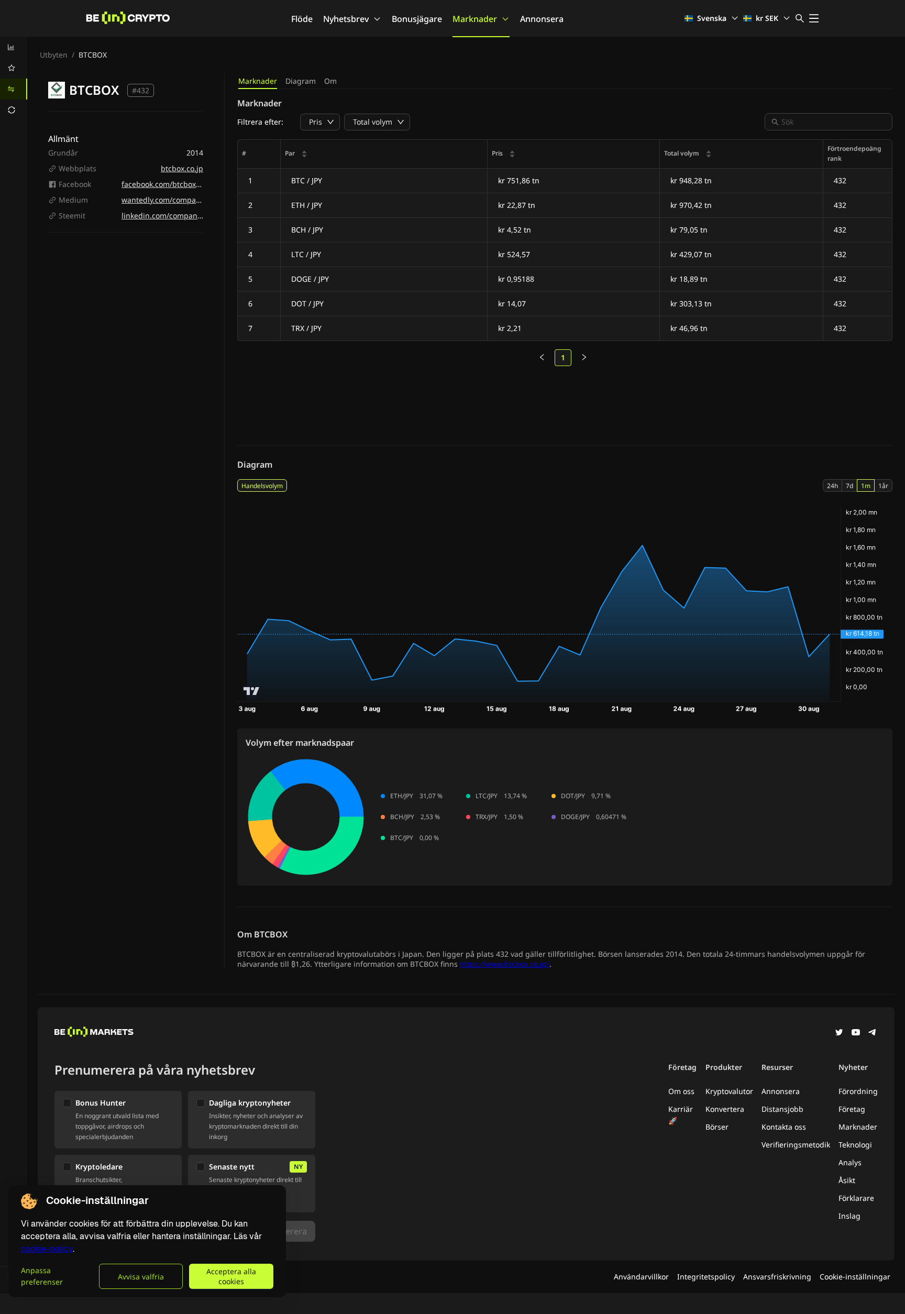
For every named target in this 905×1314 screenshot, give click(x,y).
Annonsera (542, 19)
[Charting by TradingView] (251, 691)
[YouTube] (856, 1033)
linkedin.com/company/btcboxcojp (182, 215)
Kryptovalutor (729, 1091)
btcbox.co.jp (182, 168)
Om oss (681, 1091)
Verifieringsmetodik (795, 1145)
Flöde (302, 19)
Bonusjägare (417, 19)
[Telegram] (872, 1033)
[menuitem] (13, 47)
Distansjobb (782, 1109)
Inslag (849, 1216)
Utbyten (54, 55)
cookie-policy (47, 1248)
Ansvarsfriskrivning (777, 1277)
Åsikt (846, 1180)
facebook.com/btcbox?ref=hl (171, 184)
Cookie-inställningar (855, 1277)
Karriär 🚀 (680, 1114)
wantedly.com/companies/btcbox (179, 200)
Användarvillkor (641, 1277)
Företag (851, 1109)
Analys (850, 1162)
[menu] (13, 78)
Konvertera (724, 1109)
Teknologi (855, 1145)
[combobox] (833, 122)
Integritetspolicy (706, 1277)
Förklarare (856, 1198)
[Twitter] (839, 1033)
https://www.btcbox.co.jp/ (504, 964)
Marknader (474, 19)
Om (330, 81)
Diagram (300, 81)
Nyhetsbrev (346, 19)
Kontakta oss (783, 1127)
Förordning (858, 1091)
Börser (717, 1127)
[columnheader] (384, 154)
